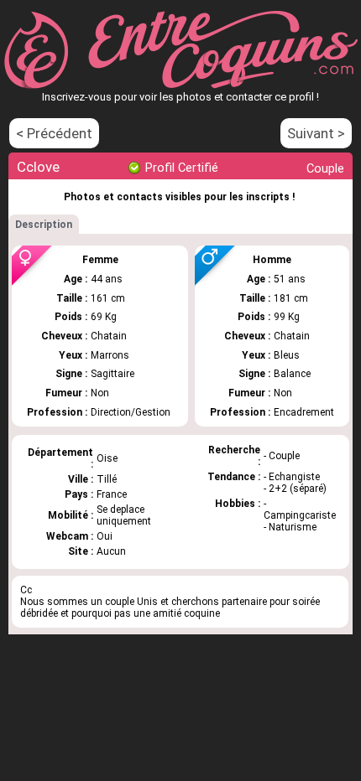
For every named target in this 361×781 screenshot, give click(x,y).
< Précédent (54, 133)
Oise (107, 458)
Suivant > (316, 133)
